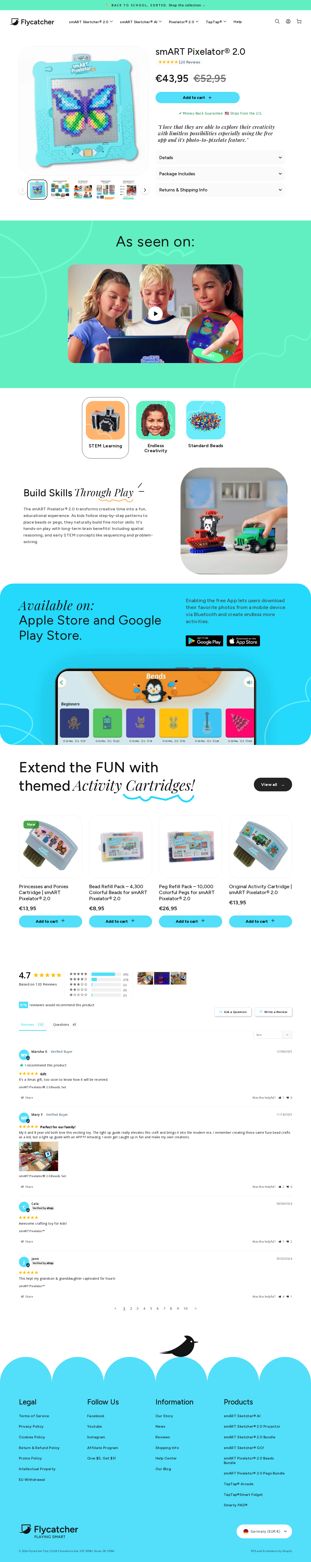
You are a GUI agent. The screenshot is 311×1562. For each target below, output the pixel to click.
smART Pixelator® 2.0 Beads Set (42, 1087)
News (161, 1426)
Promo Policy (30, 1458)
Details (166, 157)
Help (238, 22)
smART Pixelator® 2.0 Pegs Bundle (254, 1473)
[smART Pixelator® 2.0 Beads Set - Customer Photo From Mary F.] (145, 978)
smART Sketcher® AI (139, 22)
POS (253, 1551)
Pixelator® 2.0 (182, 22)
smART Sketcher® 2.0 (89, 22)
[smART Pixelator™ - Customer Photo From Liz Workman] (178, 978)
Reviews (163, 1437)
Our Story (164, 1416)
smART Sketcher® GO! (244, 1448)
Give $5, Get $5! (101, 1458)
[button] (281, 1098)
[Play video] (155, 313)
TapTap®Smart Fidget (243, 1494)
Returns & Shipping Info (183, 190)
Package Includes (177, 173)
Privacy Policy (31, 1426)
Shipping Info (167, 1448)
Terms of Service (34, 1416)
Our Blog (163, 1469)
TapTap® (214, 22)
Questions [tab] (61, 1024)
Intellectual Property (37, 1469)
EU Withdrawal (32, 1479)
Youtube (94, 1426)
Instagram (96, 1437)
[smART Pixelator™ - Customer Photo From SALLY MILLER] (162, 978)
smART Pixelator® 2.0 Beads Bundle (249, 1460)
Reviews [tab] (27, 1024)
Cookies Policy (32, 1437)
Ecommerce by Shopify (277, 1551)
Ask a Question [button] (235, 1012)
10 (186, 1308)
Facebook (95, 1416)
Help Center (166, 1458)
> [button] (196, 1308)
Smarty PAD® (235, 1505)
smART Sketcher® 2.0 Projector (252, 1426)
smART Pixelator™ (32, 1231)
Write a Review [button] (275, 1012)
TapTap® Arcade (239, 1484)
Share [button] (29, 1098)
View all (273, 784)
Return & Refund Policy (39, 1448)
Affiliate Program (102, 1448)
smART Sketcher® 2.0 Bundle (249, 1437)
